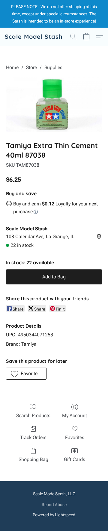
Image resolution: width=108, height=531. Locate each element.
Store (31, 67)
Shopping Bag (33, 459)
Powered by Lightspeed (54, 514)
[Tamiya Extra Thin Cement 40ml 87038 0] (54, 104)
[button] (34, 37)
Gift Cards (74, 459)
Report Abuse (54, 504)
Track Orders (33, 437)
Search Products (33, 415)
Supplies (53, 67)
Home (12, 67)
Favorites (74, 437)
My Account (74, 415)
